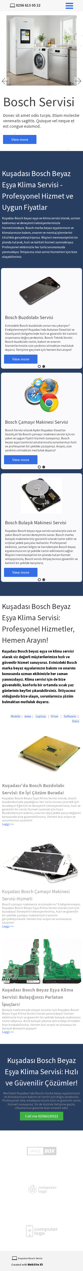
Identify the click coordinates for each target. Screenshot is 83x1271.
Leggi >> (8, 926)
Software (70, 716)
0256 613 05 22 (28, 5)
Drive (54, 716)
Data (76, 721)
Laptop (40, 716)
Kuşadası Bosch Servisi (30, 1258)
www (28, 716)
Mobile (15, 716)
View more (19, 139)
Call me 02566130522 (41, 1116)
